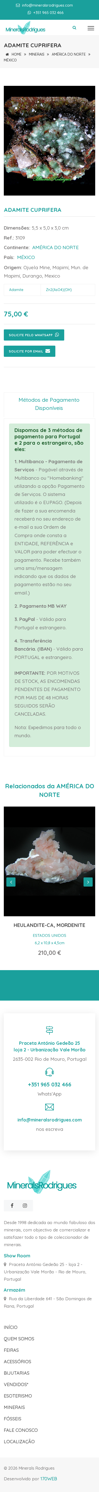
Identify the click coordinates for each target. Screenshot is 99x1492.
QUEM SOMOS (19, 1339)
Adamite (16, 289)
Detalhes (50, 861)
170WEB (48, 1479)
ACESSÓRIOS (17, 1362)
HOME (16, 54)
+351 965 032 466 (49, 1084)
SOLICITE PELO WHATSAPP (31, 335)
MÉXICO (10, 60)
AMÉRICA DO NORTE (69, 54)
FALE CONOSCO (21, 1430)
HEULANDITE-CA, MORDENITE (49, 925)
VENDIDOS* (16, 1384)
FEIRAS (11, 1350)
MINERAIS (36, 54)
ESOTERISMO (18, 1396)
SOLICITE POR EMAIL (26, 351)
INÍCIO (11, 1327)
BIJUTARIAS (16, 1373)
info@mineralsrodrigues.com (47, 5)
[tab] (49, 404)
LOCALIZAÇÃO (19, 1442)
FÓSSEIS (12, 1419)
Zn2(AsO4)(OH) (59, 289)
